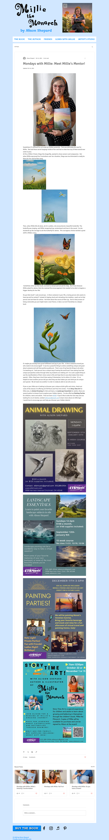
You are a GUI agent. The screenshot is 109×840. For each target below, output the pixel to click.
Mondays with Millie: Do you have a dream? (81, 787)
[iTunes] (58, 828)
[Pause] (65, 30)
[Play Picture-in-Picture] (87, 30)
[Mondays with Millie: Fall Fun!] (54, 777)
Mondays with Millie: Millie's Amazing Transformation (26, 787)
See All (93, 766)
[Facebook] (44, 828)
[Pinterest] (65, 828)
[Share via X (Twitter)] (28, 752)
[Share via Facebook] (24, 752)
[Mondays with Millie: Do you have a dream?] (82, 777)
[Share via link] (36, 752)
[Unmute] (67, 30)
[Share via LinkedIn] (32, 752)
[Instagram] (51, 828)
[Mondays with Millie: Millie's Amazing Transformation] (27, 777)
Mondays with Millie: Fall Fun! (54, 786)
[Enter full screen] (90, 30)
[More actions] (85, 58)
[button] (92, 46)
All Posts (16, 46)
